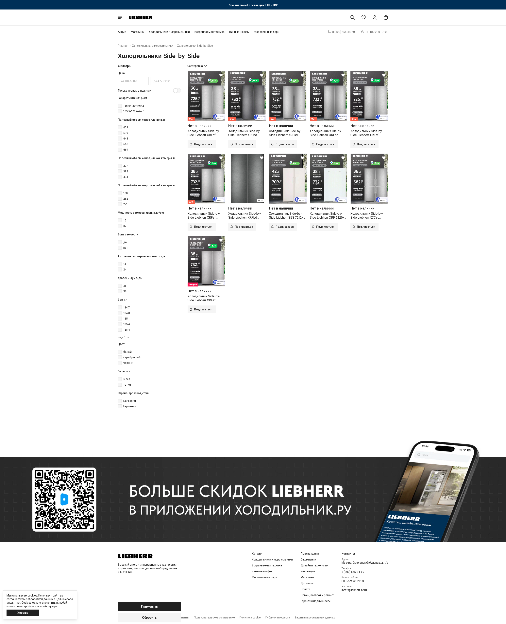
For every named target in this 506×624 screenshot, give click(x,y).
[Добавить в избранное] (221, 75)
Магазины (137, 31)
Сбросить (149, 617)
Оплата (305, 589)
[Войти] (374, 17)
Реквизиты (182, 617)
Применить (149, 606)
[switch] (177, 90)
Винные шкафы (239, 31)
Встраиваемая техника (209, 31)
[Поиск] (352, 17)
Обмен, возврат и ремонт (317, 595)
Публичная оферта (277, 617)
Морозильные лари (266, 31)
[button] (363, 17)
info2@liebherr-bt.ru (354, 590)
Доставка (307, 583)
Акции (122, 31)
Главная (123, 45)
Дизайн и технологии (314, 565)
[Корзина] (385, 17)
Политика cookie (250, 617)
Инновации (308, 571)
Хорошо (22, 612)
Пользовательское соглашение (214, 617)
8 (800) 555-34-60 (353, 571)
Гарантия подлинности (315, 601)
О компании (308, 559)
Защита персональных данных (315, 617)
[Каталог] (120, 17)
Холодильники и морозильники (169, 31)
